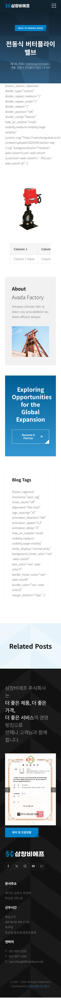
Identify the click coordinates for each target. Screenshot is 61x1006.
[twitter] (16, 866)
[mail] (41, 866)
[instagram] (25, 866)
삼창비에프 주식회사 (39, 986)
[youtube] (33, 866)
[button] (7, 789)
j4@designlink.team (37, 64)
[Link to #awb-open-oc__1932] (54, 6)
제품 (13, 67)
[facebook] (8, 866)
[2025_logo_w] (17, 5)
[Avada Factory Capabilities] (30, 328)
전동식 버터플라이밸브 (29, 67)
